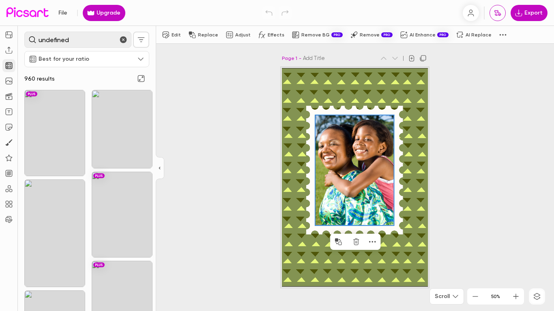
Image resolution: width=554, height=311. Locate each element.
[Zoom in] (515, 296)
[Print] (498, 13)
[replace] (338, 242)
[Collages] (8, 204)
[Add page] (412, 58)
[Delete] (356, 242)
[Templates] (8, 65)
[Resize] (8, 34)
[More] (372, 242)
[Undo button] (268, 12)
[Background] (8, 173)
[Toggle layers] (537, 296)
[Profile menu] (471, 13)
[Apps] (8, 188)
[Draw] (8, 142)
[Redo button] (285, 12)
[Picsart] (27, 12)
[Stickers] (8, 127)
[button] (277, 155)
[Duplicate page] (423, 58)
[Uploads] (8, 50)
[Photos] (8, 81)
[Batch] (8, 219)
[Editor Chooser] (160, 168)
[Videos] (8, 96)
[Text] (8, 111)
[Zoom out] (475, 296)
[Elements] (8, 157)
